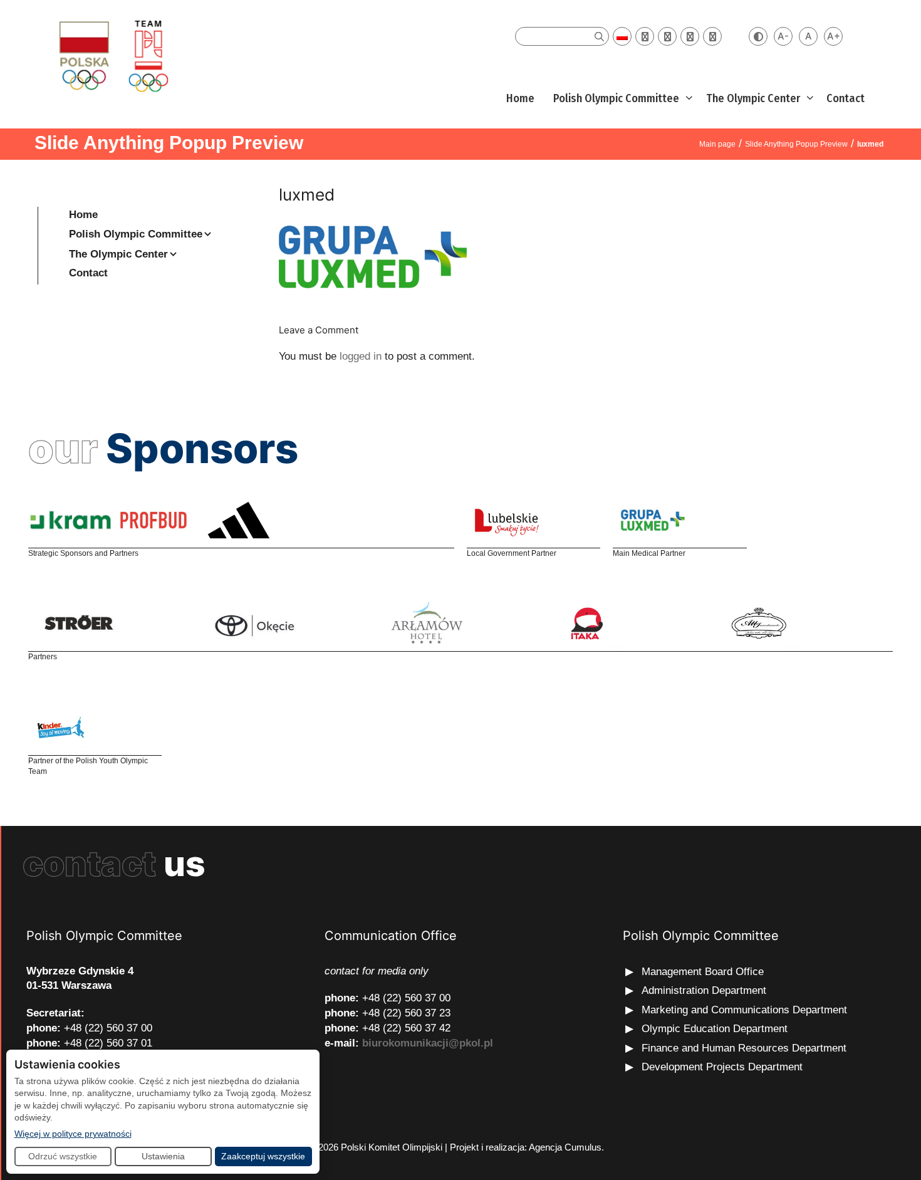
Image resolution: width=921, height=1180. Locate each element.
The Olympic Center (753, 98)
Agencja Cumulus (565, 1147)
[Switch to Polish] (622, 36)
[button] (687, 98)
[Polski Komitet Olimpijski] (112, 55)
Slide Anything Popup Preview (796, 144)
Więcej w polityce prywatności (73, 1133)
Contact (845, 98)
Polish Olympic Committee (616, 98)
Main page (717, 144)
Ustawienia (163, 1156)
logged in (361, 356)
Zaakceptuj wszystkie (263, 1156)
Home (520, 98)
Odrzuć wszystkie (62, 1156)
